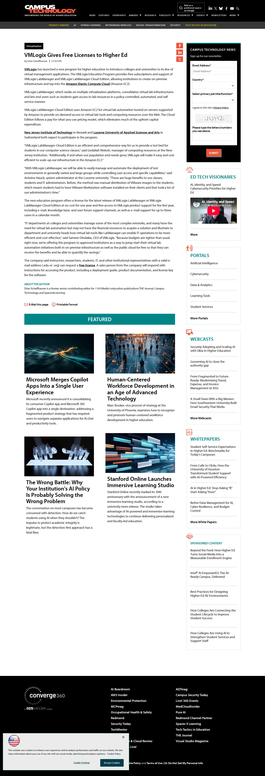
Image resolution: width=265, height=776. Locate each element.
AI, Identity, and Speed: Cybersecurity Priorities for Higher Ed (213, 188)
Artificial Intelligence (204, 263)
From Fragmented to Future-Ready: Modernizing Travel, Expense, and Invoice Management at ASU (209, 382)
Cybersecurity (199, 274)
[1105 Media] (46, 728)
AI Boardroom (120, 689)
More (233, 15)
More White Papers (203, 522)
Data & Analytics (201, 285)
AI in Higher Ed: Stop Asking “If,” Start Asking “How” (211, 490)
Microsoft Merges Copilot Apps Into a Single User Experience (57, 385)
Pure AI (181, 712)
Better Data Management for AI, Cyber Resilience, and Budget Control (211, 506)
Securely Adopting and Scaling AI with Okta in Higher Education (212, 349)
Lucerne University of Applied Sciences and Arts (126, 132)
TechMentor (119, 729)
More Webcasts (200, 418)
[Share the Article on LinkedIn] (179, 52)
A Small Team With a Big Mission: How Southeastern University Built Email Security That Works (213, 403)
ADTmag (181, 689)
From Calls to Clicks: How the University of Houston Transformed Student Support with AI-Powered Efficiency (210, 471)
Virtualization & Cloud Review (131, 741)
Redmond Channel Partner (194, 718)
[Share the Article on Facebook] (179, 45)
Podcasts (165, 15)
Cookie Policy (132, 763)
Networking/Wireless (118, 25)
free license (87, 265)
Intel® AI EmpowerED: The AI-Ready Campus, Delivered (209, 575)
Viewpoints (119, 15)
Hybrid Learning (91, 25)
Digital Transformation (150, 25)
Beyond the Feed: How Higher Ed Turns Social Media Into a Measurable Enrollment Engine (212, 554)
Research (150, 15)
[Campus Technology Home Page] (50, 10)
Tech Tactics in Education (193, 729)
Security (175, 25)
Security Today (121, 724)
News (92, 15)
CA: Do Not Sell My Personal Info (183, 763)
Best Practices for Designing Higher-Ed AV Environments (209, 593)
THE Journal (184, 735)
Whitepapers (205, 439)
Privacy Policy (221, 107)
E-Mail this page (38, 304)
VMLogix (30, 69)
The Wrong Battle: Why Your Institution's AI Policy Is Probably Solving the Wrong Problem (58, 491)
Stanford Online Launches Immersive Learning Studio (140, 482)
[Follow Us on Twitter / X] (215, 8)
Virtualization (33, 46)
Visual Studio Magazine (192, 741)
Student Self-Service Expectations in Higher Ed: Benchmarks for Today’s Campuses (213, 450)
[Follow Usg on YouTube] (232, 8)
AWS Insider (119, 695)
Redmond (117, 718)
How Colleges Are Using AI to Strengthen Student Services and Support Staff (212, 637)
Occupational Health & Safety (131, 712)
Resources (183, 15)
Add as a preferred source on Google (192, 8)
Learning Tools (200, 296)
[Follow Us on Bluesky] (221, 8)
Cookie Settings (82, 762)
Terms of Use (154, 763)
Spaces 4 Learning (188, 724)
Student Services (201, 307)
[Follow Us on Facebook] (226, 8)
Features (104, 15)
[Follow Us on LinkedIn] (210, 8)
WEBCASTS (201, 339)
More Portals (199, 318)
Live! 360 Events (187, 701)
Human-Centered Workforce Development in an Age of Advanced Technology (140, 389)
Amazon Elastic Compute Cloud (88, 84)
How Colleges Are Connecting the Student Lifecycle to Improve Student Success (213, 614)
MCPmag (117, 706)
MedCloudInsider (188, 706)
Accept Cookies (112, 762)
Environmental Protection (128, 701)
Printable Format (67, 304)
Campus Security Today (192, 695)
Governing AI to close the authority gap (207, 363)
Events (201, 15)
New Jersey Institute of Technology (48, 132)
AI (75, 25)
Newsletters (219, 15)
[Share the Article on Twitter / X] (179, 59)
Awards (133, 15)
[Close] (123, 737)
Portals (199, 255)
